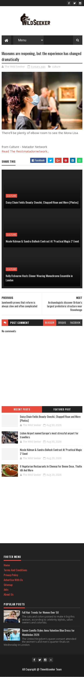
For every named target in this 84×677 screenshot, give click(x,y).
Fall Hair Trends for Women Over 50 (40, 612)
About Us (8, 594)
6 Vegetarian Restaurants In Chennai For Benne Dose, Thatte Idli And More (51, 468)
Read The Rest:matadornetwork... (25, 151)
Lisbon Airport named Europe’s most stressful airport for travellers (49, 435)
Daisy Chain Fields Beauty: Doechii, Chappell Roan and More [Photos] (42, 202)
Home (7, 565)
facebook (75, 322)
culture (56, 66)
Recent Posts (22, 409)
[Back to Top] (51, 660)
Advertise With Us (13, 580)
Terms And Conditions (15, 570)
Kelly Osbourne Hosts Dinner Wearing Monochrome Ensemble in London (39, 278)
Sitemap (8, 584)
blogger (49, 322)
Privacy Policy (11, 575)
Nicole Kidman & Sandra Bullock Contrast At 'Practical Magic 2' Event (42, 241)
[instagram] (80, 3)
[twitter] (74, 3)
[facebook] (69, 3)
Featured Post (62, 409)
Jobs (6, 589)
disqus (62, 322)
